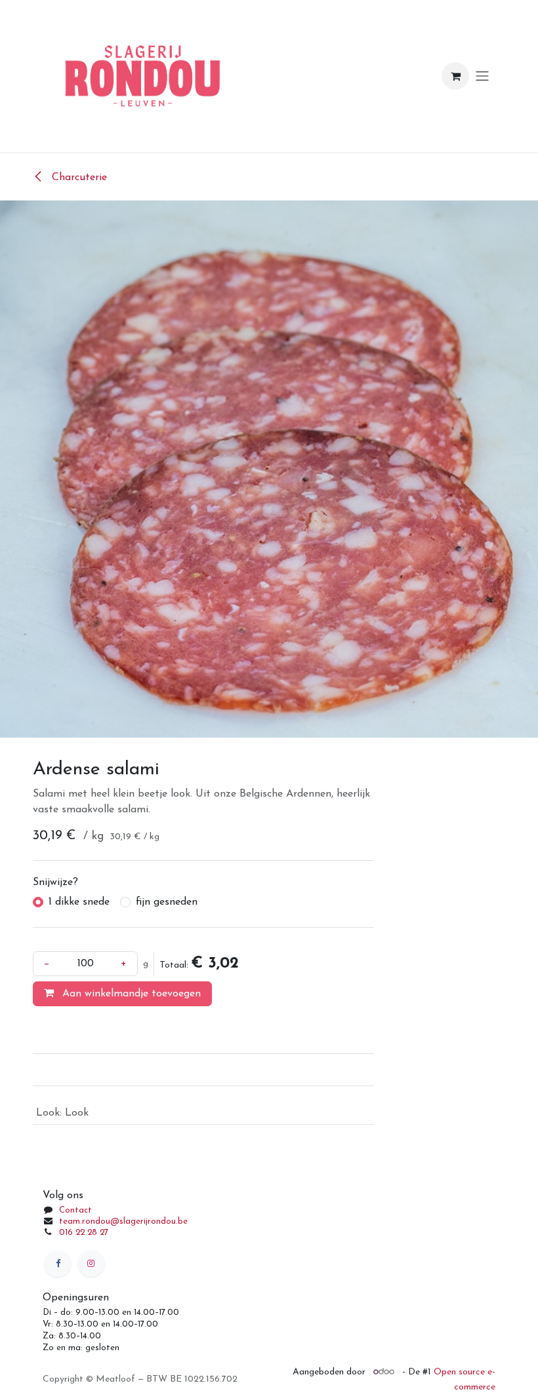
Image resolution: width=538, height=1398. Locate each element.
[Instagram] (91, 1264)
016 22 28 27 (83, 1232)
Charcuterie (78, 177)
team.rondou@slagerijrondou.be (123, 1221)
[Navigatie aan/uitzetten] (482, 76)
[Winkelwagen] (455, 76)
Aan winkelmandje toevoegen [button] (130, 994)
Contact (75, 1210)
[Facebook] (58, 1264)
